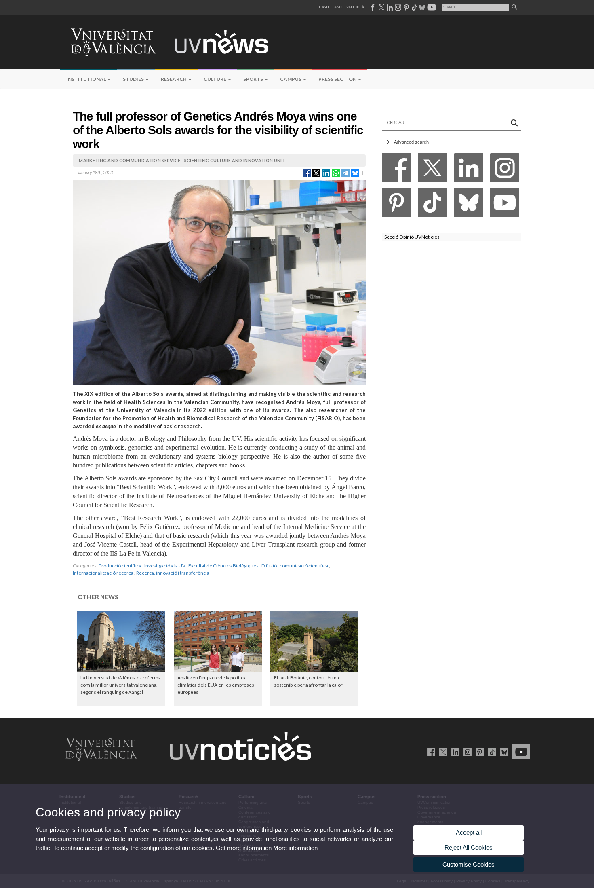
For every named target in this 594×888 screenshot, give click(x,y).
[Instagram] (504, 170)
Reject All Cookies (468, 847)
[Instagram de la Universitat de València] (466, 752)
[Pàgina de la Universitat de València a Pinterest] (405, 7)
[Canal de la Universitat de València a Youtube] (431, 7)
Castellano (330, 7)
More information (295, 847)
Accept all (469, 832)
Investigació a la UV (164, 565)
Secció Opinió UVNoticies (412, 237)
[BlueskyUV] (502, 752)
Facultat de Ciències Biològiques (223, 565)
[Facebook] (396, 170)
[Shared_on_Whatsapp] (336, 172)
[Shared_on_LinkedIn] (326, 172)
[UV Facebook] (429, 752)
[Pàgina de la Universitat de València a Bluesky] (421, 7)
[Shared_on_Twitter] (316, 172)
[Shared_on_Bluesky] (355, 172)
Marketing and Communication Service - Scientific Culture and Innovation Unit (182, 160)
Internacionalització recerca (103, 573)
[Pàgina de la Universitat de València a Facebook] (372, 7)
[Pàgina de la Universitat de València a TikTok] (414, 7)
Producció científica (120, 565)
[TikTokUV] (490, 752)
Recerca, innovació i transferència (172, 573)
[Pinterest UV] (478, 752)
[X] (432, 170)
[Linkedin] (468, 170)
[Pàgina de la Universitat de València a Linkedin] (389, 7)
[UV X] (441, 752)
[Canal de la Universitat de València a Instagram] (398, 7)
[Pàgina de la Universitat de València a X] (381, 7)
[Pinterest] (396, 205)
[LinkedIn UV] (454, 752)
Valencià (355, 7)
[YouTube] (504, 205)
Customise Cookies (468, 864)
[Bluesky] (468, 205)
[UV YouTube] (520, 752)
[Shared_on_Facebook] (307, 172)
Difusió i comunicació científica (294, 565)
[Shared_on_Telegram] (345, 172)
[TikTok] (432, 205)
